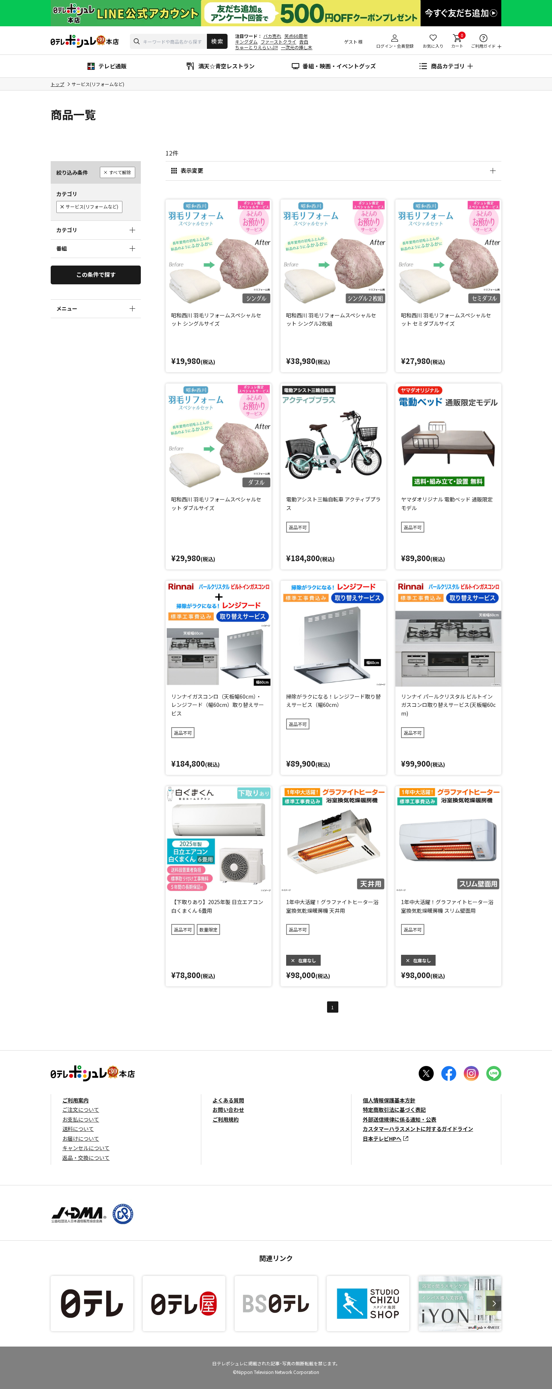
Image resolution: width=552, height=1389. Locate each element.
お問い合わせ (228, 1109)
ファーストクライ (278, 41)
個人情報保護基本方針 (389, 1100)
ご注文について (80, 1109)
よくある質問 (228, 1100)
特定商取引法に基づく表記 (394, 1109)
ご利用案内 (75, 1100)
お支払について (80, 1119)
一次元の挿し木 (296, 47)
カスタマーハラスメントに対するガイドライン (418, 1128)
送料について (78, 1128)
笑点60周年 (296, 36)
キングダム (246, 41)
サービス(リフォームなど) (92, 206)
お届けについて (80, 1138)
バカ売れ (272, 36)
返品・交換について (86, 1157)
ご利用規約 (226, 1119)
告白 (303, 41)
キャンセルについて (86, 1148)
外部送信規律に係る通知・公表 (399, 1119)
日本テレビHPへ (382, 1138)
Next (493, 1303)
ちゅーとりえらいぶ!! (256, 47)
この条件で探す (96, 274)
